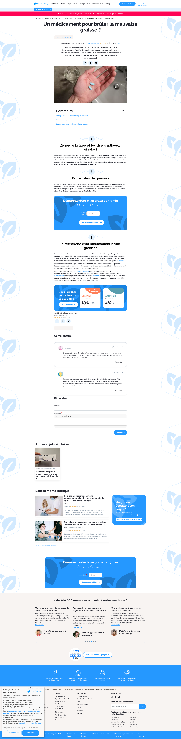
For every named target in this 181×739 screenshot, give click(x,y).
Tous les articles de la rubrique (46, 546)
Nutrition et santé (60, 701)
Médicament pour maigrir (64, 37)
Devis (79, 713)
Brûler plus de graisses (64, 120)
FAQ (78, 701)
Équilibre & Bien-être (117, 727)
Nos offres (81, 693)
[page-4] (93, 641)
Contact (96, 734)
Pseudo (57, 406)
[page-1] (87, 641)
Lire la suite (39, 627)
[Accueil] (41, 3)
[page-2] (89, 641)
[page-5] (95, 641)
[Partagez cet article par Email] (85, 63)
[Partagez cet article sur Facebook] (90, 63)
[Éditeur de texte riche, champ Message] (91, 421)
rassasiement (59, 276)
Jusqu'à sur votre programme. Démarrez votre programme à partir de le (90, 14)
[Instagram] (112, 697)
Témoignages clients (61, 715)
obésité (122, 261)
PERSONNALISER (14, 733)
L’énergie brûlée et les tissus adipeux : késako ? (72, 116)
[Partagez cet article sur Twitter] (96, 63)
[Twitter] (119, 697)
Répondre (118, 362)
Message (57, 413)
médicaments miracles (81, 271)
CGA (108, 734)
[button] (56, 416)
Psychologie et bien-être (62, 699)
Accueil (38, 18)
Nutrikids (131, 722)
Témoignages (83, 4)
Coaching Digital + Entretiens (85, 699)
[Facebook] (115, 697)
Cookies (102, 734)
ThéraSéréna (114, 719)
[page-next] (144, 642)
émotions (96, 276)
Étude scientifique (92, 43)
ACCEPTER (30, 733)
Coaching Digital (82, 696)
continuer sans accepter (35, 688)
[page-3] (91, 641)
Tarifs (63, 4)
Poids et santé (56, 18)
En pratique (71, 4)
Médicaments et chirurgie (73, 18)
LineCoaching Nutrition (118, 722)
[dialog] (23, 712)
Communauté (96, 4)
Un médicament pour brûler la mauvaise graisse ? (100, 18)
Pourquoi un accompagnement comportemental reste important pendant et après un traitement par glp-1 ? (84, 498)
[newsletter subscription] (142, 706)
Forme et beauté (60, 706)
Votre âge (83, 213)
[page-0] (85, 641)
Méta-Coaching (133, 727)
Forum (79, 707)
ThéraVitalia (132, 719)
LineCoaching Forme (117, 724)
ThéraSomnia (115, 717)
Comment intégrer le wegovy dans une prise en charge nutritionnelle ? (47, 475)
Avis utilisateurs (59, 717)
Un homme (85, 206)
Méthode (54, 4)
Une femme (98, 206)
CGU (112, 734)
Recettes (57, 704)
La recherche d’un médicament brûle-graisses (72, 124)
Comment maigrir (60, 696)
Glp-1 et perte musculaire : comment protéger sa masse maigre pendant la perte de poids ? (85, 523)
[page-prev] (36, 642)
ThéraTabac (132, 717)
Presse (57, 720)
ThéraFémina (133, 724)
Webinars (80, 710)
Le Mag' (107, 4)
